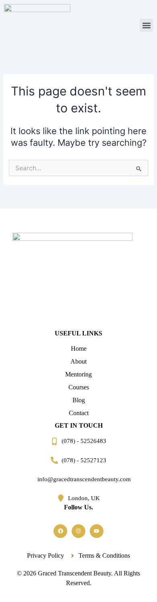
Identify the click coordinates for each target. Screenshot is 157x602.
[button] (146, 25)
